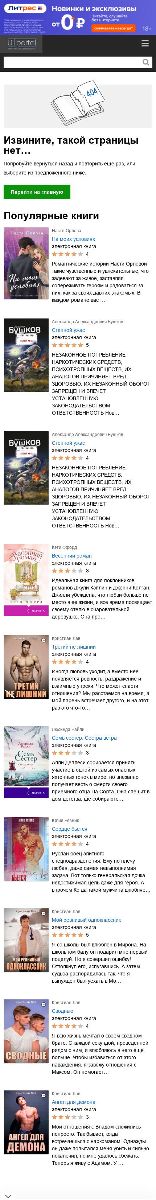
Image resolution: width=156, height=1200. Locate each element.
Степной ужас (68, 330)
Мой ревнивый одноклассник (86, 920)
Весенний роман (72, 556)
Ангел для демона (73, 1102)
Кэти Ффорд (64, 547)
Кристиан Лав (66, 638)
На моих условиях (73, 239)
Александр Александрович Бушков (87, 321)
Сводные (62, 1011)
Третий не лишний (74, 647)
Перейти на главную (37, 192)
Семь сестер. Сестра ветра (84, 738)
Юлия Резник (65, 820)
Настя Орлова (66, 230)
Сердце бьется (69, 829)
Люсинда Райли (68, 729)
